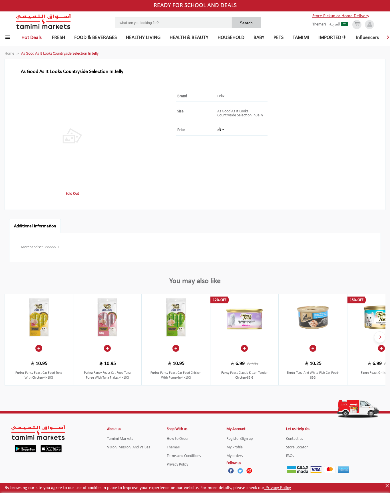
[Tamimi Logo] (43, 21)
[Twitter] (240, 470)
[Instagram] (249, 470)
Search (246, 23)
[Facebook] (231, 470)
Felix (220, 96)
